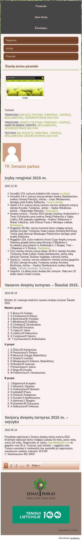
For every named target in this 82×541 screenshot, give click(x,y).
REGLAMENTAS (14, 117)
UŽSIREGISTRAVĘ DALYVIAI (42, 117)
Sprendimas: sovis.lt (68, 530)
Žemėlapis (41, 28)
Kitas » (36, 465)
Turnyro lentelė (54, 202)
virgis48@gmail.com (58, 442)
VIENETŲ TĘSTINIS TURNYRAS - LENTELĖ (44, 122)
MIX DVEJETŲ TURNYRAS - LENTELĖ (39, 133)
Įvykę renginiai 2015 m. (26, 178)
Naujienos (11, 40)
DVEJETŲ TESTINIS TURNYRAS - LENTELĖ (45, 114)
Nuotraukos (51, 210)
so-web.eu (75, 538)
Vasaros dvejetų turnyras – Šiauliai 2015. (42, 285)
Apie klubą (41, 17)
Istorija (9, 48)
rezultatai (65, 193)
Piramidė (41, 6)
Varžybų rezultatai (28, 268)
